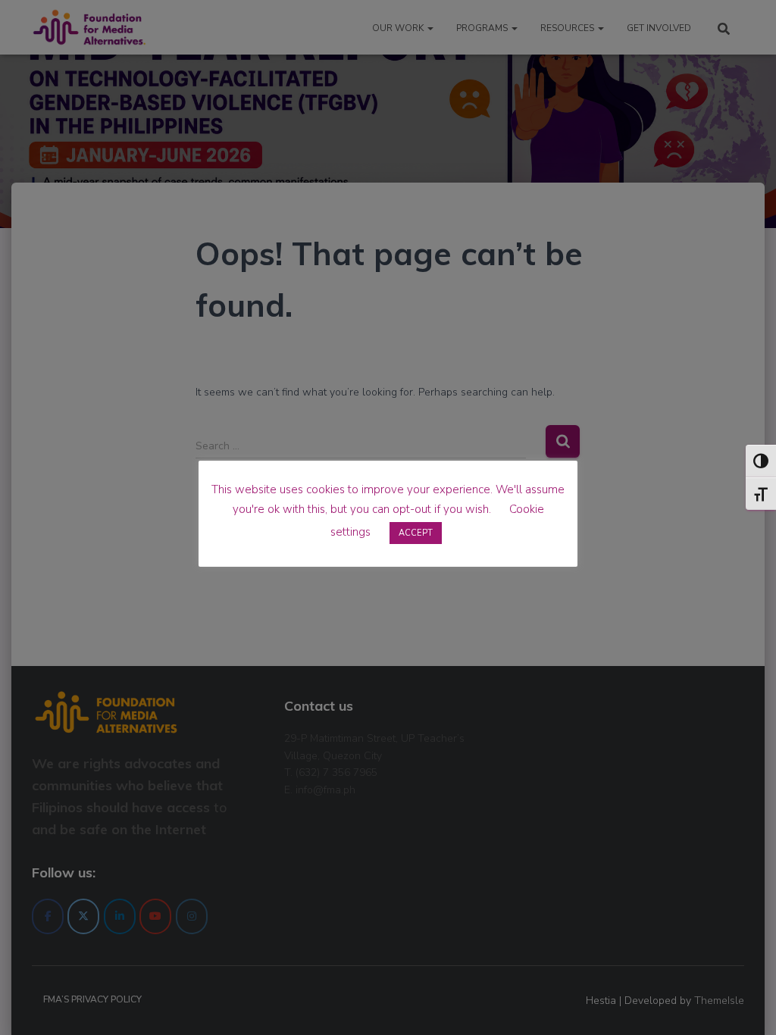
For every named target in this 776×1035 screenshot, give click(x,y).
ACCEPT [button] (416, 533)
